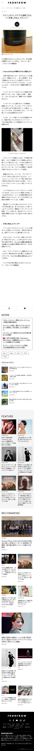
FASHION (9, 724)
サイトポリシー (11, 727)
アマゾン (25, 353)
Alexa (4, 353)
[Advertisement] (17, 286)
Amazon (11, 353)
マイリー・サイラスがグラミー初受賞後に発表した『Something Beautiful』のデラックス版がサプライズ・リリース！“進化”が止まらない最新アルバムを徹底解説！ (24, 499)
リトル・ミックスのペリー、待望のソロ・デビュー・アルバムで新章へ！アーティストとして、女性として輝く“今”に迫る (9, 497)
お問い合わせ (27, 727)
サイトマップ (16, 728)
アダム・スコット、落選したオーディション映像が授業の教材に (16, 321)
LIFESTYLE (17, 725)
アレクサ (5, 356)
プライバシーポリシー (19, 727)
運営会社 (4, 727)
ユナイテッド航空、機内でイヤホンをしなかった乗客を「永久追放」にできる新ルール (16, 327)
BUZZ (18, 353)
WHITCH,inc (23, 749)
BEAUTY (13, 724)
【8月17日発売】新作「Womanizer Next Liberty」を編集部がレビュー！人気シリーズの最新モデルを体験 (17, 340)
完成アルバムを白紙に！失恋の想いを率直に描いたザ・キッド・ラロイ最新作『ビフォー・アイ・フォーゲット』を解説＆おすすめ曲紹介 (25, 469)
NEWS (4, 724)
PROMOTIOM (5, 435)
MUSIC (23, 724)
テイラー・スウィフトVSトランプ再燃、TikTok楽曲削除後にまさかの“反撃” (16, 346)
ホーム (3, 8)
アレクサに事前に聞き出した (19, 256)
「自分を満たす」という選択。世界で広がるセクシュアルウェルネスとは (25, 439)
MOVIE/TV (18, 724)
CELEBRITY (27, 724)
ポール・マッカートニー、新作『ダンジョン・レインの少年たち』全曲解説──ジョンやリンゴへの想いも (9, 467)
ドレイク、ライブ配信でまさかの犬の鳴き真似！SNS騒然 (17, 334)
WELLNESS (12, 725)
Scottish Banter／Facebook (18, 153)
